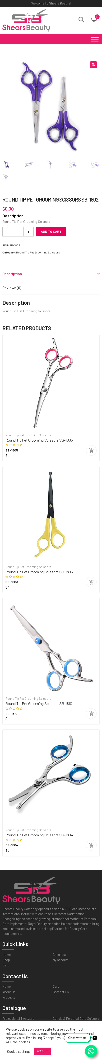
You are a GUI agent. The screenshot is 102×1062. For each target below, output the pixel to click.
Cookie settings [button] (19, 1051)
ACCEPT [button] (42, 1051)
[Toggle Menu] (95, 39)
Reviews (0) (11, 287)
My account (61, 960)
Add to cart (51, 231)
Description (12, 273)
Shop (6, 960)
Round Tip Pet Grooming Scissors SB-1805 (39, 440)
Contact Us (61, 992)
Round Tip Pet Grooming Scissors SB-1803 (39, 571)
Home (6, 954)
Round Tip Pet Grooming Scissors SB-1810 (38, 703)
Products (8, 997)
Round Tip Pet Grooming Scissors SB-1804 (39, 835)
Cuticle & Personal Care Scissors (76, 1018)
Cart (5, 965)
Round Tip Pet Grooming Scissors (38, 252)
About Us (8, 992)
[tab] (51, 274)
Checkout (59, 954)
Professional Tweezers (18, 1018)
